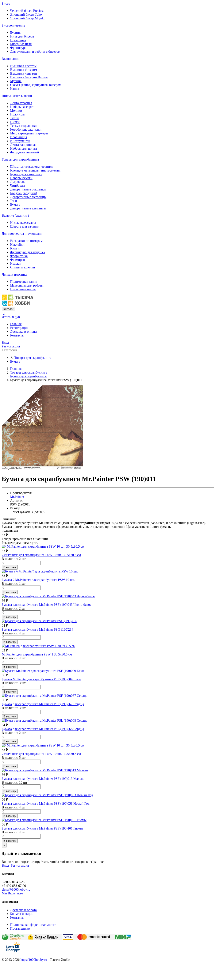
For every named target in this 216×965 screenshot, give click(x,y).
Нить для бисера (22, 36)
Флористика (19, 256)
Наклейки (17, 244)
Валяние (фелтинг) (15, 215)
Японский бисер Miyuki (27, 18)
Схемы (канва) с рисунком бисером (35, 85)
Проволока (18, 40)
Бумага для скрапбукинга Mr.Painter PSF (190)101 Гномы (42, 828)
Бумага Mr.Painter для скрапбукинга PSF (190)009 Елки (41, 679)
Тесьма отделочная (23, 125)
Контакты (17, 335)
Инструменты (20, 141)
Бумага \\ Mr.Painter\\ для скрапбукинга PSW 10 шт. (38, 580)
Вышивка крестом (23, 66)
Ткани (14, 118)
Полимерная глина (23, 281)
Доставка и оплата (23, 331)
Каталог (8, 309)
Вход (5, 342)
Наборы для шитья (23, 148)
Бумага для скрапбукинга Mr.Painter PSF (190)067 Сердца (43, 704)
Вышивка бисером (23, 69)
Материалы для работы (26, 285)
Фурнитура (18, 48)
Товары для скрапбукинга (20, 159)
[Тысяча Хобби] (17, 305)
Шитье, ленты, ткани (17, 96)
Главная (16, 324)
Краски (15, 263)
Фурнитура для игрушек (27, 252)
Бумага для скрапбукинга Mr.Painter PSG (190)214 (37, 629)
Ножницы (17, 114)
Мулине (16, 81)
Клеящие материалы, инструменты (35, 170)
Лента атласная (21, 103)
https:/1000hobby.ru (33, 959)
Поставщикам (20, 928)
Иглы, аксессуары (23, 222)
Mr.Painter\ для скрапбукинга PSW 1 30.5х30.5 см (37, 654)
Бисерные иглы (21, 44)
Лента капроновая (23, 144)
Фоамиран (17, 259)
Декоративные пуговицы (28, 197)
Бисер (6, 3)
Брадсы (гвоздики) (23, 193)
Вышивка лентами (23, 73)
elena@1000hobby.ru (16, 889)
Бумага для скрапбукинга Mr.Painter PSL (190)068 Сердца (43, 729)
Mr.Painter (17, 497)
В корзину (9, 567)
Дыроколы (17, 182)
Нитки (15, 122)
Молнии (16, 110)
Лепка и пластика (14, 274)
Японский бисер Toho (26, 14)
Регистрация (19, 328)
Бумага (15, 204)
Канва (14, 88)
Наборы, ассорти (22, 107)
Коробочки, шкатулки (26, 129)
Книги (15, 248)
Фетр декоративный (24, 152)
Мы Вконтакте (12, 893)
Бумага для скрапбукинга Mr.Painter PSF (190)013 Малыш (43, 778)
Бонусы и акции (22, 913)
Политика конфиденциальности (33, 924)
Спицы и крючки (22, 267)
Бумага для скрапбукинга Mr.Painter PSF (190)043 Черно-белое (46, 604)
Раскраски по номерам (26, 241)
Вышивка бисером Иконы (29, 77)
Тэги (13, 200)
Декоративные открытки (28, 189)
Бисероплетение (13, 25)
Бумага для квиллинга (26, 174)
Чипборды (17, 185)
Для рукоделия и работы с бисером (35, 51)
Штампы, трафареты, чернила (31, 166)
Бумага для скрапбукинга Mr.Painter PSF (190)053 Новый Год (45, 803)
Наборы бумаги (21, 178)
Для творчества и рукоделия (22, 233)
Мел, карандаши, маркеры (29, 133)
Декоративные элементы (28, 208)
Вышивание (10, 58)
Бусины (15, 32)
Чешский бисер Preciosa (27, 10)
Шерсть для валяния (24, 226)
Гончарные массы (23, 289)
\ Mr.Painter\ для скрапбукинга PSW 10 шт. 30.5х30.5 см (41, 555)
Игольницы (18, 137)
